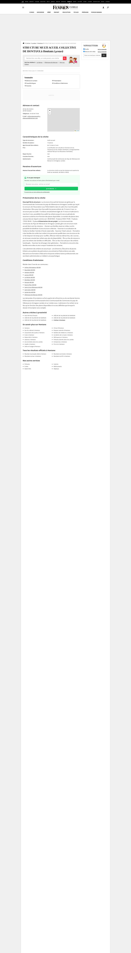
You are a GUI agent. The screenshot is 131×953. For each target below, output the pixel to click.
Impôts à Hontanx (30, 344)
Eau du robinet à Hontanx (32, 330)
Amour (58, 1)
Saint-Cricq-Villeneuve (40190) (33, 287)
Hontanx (40, 43)
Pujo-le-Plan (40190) (30, 285)
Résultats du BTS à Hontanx (62, 356)
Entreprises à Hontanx (60, 342)
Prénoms (85, 12)
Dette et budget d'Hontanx (32, 346)
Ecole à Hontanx (29, 335)
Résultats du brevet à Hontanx (63, 354)
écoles (76, 12)
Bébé (49, 12)
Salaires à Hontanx (30, 339)
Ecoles (26, 366)
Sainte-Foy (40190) (30, 292)
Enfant (56, 12)
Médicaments (58, 366)
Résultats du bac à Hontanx (33, 356)
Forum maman (96, 12)
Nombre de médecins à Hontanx (63, 332)
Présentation (57, 81)
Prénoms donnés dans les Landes (64, 339)
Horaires (28, 86)
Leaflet (77, 130)
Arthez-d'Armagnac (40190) (33, 267)
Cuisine (37, 1)
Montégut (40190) (30, 280)
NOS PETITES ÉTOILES (31, 315)
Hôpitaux (56, 369)
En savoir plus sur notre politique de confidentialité (37, 192)
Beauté (31, 1)
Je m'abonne (50, 188)
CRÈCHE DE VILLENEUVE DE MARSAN (35, 318)
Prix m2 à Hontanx (59, 344)
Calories (56, 364)
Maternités (28, 369)
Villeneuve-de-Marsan (51, 62)
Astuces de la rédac (90, 51)
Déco (48, 1)
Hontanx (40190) (29, 272)
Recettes (43, 1)
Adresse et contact (31, 81)
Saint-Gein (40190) (30, 290)
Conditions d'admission (60, 83)
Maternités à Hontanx (31, 337)
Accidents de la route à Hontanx (63, 335)
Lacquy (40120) (29, 275)
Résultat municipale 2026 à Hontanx (35, 354)
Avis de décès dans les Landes (34, 342)
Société (80, 1)
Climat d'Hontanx (59, 328)
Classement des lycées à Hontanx (34, 332)
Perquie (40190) (29, 282)
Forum (108, 1)
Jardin (53, 1)
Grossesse (40, 12)
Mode (26, 1)
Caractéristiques (31, 83)
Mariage (63, 1)
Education (66, 12)
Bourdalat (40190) (30, 270)
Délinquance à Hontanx (61, 337)
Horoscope (96, 1)
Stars (85, 1)
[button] (49, 110)
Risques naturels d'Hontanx (62, 330)
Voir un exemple (102, 49)
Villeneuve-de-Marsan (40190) (33, 295)
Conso (31, 12)
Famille (69, 1)
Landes (34, 43)
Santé (74, 1)
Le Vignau (39, 62)
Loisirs (90, 1)
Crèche (28, 43)
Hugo (102, 1)
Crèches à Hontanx (59, 320)
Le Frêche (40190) (30, 277)
